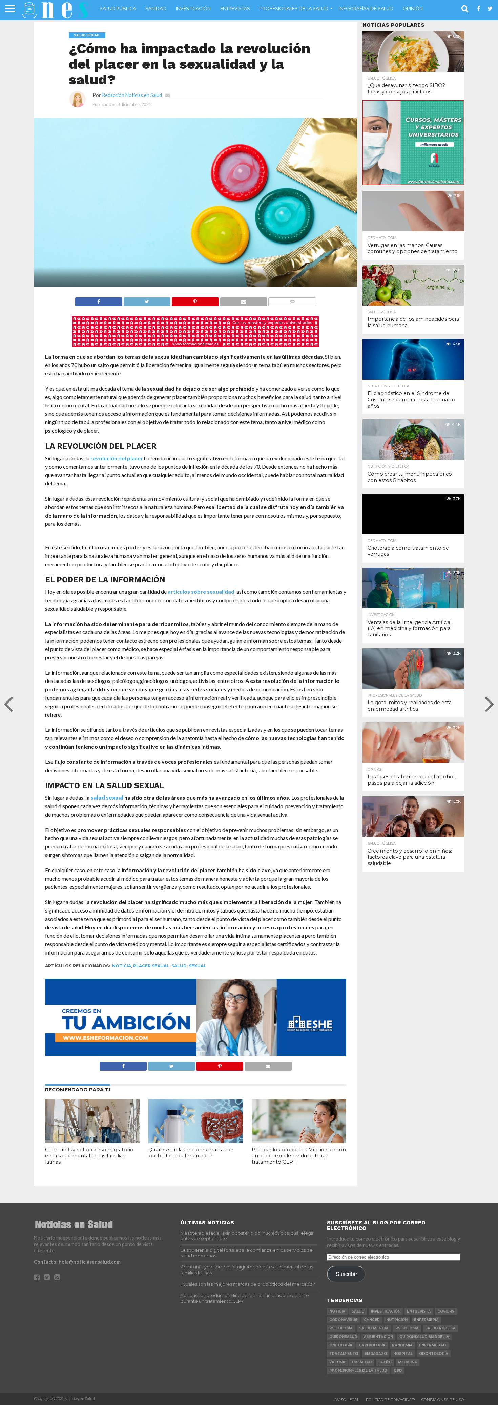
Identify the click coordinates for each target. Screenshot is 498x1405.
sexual (197, 965)
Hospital (403, 1353)
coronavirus (343, 1320)
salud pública (440, 1328)
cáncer (372, 1320)
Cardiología (372, 1345)
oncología (340, 1345)
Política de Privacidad (390, 1399)
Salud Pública (118, 8)
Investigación (193, 8)
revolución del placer (116, 458)
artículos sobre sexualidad (201, 591)
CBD (398, 1370)
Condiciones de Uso (442, 1399)
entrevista (419, 1311)
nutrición (397, 1320)
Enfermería (426, 1320)
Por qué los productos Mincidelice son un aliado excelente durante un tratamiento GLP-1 (299, 1156)
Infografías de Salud (366, 8)
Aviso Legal (346, 1399)
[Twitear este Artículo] (147, 300)
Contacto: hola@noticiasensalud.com (77, 1262)
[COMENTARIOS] (292, 300)
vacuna (337, 1362)
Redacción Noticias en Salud (132, 95)
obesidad (362, 1362)
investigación (385, 1311)
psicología (341, 1328)
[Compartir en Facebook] (98, 300)
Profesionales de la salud (294, 8)
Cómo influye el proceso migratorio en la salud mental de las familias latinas (89, 1156)
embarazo (376, 1353)
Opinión (413, 8)
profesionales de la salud (358, 1370)
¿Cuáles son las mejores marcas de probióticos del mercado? (190, 1153)
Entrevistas (235, 8)
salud (179, 965)
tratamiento (343, 1353)
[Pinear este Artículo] (195, 300)
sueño (385, 1362)
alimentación (378, 1337)
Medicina (407, 1362)
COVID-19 (445, 1311)
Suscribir (346, 1274)
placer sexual (151, 965)
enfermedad (432, 1345)
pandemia (402, 1345)
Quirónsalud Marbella (424, 1337)
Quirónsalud (343, 1337)
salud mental (374, 1328)
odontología (433, 1353)
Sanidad (155, 8)
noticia (121, 965)
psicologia (407, 1328)
